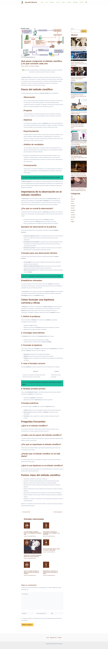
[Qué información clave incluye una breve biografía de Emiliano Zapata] (79, 41)
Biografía (73, 199)
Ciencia (26, 66)
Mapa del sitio (53, 637)
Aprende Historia (31, 2)
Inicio (47, 637)
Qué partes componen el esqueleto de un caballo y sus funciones (51, 533)
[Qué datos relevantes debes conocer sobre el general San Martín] (79, 119)
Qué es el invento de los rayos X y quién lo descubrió (51, 549)
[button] (86, 2)
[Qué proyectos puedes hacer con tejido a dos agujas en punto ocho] (79, 182)
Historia (72, 212)
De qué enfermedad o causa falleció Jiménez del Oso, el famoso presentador (79, 64)
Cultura (72, 203)
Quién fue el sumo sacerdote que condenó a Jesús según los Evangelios (78, 79)
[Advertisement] (54, 14)
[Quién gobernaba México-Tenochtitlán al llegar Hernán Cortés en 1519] (79, 150)
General (72, 208)
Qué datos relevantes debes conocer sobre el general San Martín (77, 126)
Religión (72, 221)
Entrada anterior (25, 511)
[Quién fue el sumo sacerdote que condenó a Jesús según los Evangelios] (79, 71)
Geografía (73, 210)
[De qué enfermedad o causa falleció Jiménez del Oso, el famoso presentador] (79, 56)
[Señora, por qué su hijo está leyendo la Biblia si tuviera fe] (79, 105)
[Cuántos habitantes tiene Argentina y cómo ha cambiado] (79, 135)
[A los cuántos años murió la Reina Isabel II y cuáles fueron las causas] (79, 166)
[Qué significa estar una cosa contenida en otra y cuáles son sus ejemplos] (79, 87)
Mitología (73, 217)
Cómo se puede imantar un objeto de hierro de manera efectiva (31, 572)
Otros (72, 219)
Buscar (72, 28)
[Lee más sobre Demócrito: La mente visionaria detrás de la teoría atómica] (33, 546)
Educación (73, 205)
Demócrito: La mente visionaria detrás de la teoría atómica (32, 556)
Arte (72, 196)
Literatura (73, 214)
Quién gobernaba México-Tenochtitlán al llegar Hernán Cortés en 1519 (79, 158)
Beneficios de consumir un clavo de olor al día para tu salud (50, 572)
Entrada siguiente (58, 511)
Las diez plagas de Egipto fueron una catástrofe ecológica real (32, 533)
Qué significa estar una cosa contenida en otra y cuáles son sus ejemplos (78, 96)
